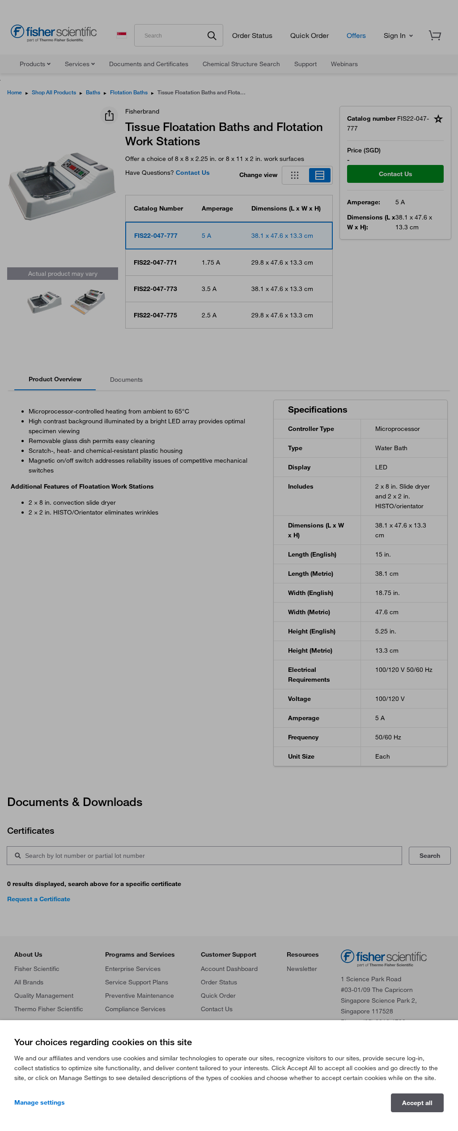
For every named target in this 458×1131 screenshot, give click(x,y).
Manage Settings (39, 1102)
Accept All (417, 1103)
